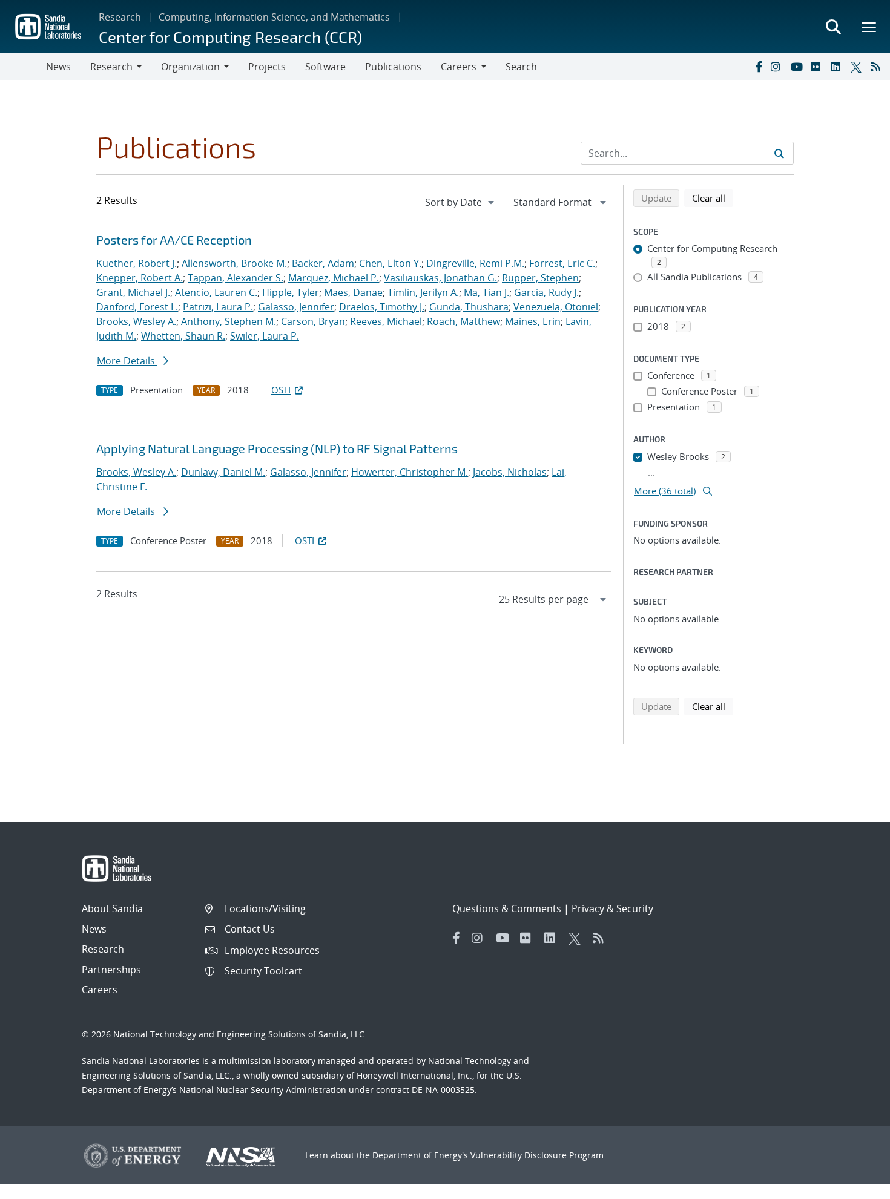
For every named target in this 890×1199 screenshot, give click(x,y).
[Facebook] (758, 66)
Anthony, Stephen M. (228, 321)
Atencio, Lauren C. (216, 292)
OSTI (281, 390)
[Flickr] (818, 66)
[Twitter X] (858, 66)
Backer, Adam (323, 263)
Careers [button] (458, 66)
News (58, 66)
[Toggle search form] (833, 26)
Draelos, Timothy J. (381, 307)
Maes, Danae (353, 292)
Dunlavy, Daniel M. (223, 472)
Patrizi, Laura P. (218, 307)
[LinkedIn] (838, 66)
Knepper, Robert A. (139, 277)
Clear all (712, 197)
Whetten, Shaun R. (183, 336)
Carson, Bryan (313, 321)
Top (854, 1185)
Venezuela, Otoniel (555, 307)
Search (521, 66)
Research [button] (111, 66)
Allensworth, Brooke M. (234, 263)
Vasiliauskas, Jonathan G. (440, 277)
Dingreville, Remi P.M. (475, 263)
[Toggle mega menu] (869, 26)
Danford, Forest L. (137, 307)
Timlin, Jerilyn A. (423, 292)
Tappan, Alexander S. (235, 277)
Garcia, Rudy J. (546, 292)
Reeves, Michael (386, 321)
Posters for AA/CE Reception (174, 239)
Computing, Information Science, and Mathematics (274, 17)
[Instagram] (778, 66)
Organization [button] (190, 66)
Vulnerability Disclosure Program (537, 1155)
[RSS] (878, 66)
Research (120, 17)
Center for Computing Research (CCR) (230, 36)
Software (325, 66)
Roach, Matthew (463, 321)
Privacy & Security (612, 908)
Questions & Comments (506, 908)
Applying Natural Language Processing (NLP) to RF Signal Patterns (277, 448)
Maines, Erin (533, 321)
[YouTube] (798, 66)
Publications (393, 66)
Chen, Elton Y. (390, 263)
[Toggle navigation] (23, 66)
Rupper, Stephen (540, 277)
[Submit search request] (779, 153)
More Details (127, 360)
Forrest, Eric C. (562, 263)
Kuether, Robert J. (136, 263)
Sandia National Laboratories (141, 1060)
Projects (267, 66)
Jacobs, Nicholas (510, 472)
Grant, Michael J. (133, 292)
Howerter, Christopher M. (409, 472)
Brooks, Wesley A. (136, 321)
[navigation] (461, 202)
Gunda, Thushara (469, 307)
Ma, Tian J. (486, 292)
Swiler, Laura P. (264, 336)
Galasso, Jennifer (296, 307)
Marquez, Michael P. (333, 277)
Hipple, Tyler (290, 292)
